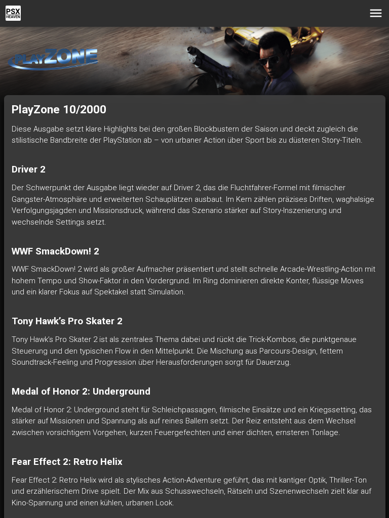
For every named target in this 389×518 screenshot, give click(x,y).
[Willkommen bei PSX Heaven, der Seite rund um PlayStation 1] (13, 13)
